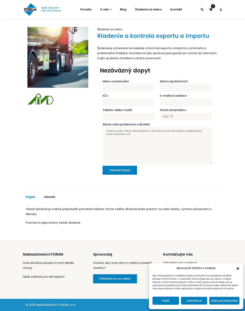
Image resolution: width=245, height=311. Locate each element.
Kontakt (176, 9)
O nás (104, 9)
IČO (105, 96)
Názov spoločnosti (174, 81)
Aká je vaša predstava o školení (126, 124)
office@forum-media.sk (180, 263)
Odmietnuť (194, 301)
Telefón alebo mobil (117, 110)
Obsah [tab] (49, 197)
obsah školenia (69, 223)
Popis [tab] (30, 197)
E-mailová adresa (173, 96)
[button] (238, 268)
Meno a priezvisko (116, 81)
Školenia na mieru (148, 9)
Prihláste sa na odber (115, 279)
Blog (123, 9)
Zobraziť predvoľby (224, 301)
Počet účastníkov (173, 110)
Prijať (165, 301)
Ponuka (85, 9)
